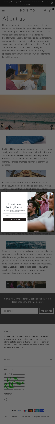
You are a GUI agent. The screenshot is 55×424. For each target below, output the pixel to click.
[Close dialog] (52, 194)
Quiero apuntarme (14, 219)
